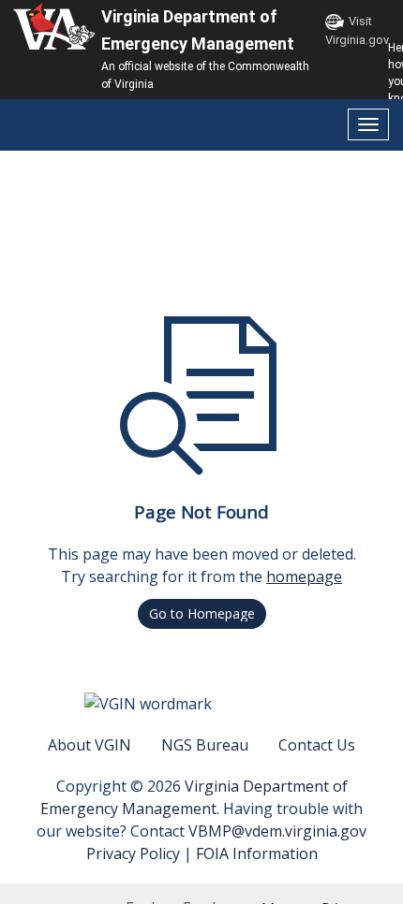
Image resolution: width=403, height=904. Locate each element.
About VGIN (89, 745)
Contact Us (316, 745)
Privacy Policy (133, 853)
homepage (304, 576)
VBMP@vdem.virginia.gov (277, 831)
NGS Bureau (204, 745)
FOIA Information (257, 853)
